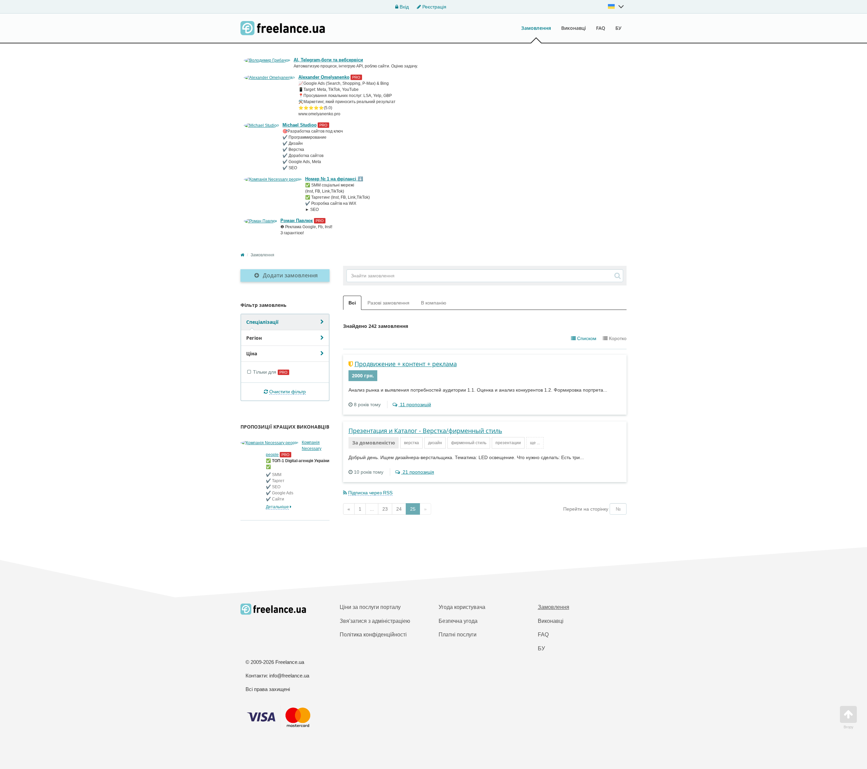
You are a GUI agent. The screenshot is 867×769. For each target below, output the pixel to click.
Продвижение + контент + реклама (406, 364)
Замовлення (536, 28)
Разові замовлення (388, 302)
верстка (411, 442)
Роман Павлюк (296, 220)
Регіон (254, 338)
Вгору (848, 727)
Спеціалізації (262, 322)
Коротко (617, 338)
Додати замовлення (289, 275)
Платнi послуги (458, 634)
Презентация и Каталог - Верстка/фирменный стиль (425, 431)
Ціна (251, 353)
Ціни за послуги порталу (370, 607)
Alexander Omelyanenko (324, 77)
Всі (352, 302)
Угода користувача (462, 607)
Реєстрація (433, 6)
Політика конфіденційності (373, 634)
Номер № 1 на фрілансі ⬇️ (334, 178)
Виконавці (573, 28)
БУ (618, 28)
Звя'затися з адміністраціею (375, 621)
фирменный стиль (468, 442)
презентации (508, 442)
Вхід (403, 6)
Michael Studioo (299, 124)
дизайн (435, 442)
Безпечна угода (458, 621)
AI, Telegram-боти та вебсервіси (328, 59)
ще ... (535, 442)
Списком (586, 338)
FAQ (600, 28)
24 (399, 509)
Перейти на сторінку (585, 509)
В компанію (433, 302)
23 (385, 509)
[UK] (616, 6)
